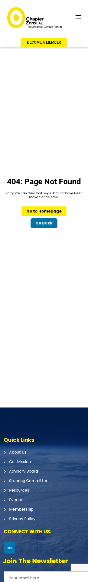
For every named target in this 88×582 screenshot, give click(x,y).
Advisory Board (23, 471)
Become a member (44, 42)
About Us (17, 452)
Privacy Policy (22, 519)
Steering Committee (28, 481)
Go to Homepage (44, 211)
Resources (19, 490)
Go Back (44, 223)
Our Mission (20, 462)
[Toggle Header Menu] (78, 17)
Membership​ (21, 509)
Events (15, 500)
